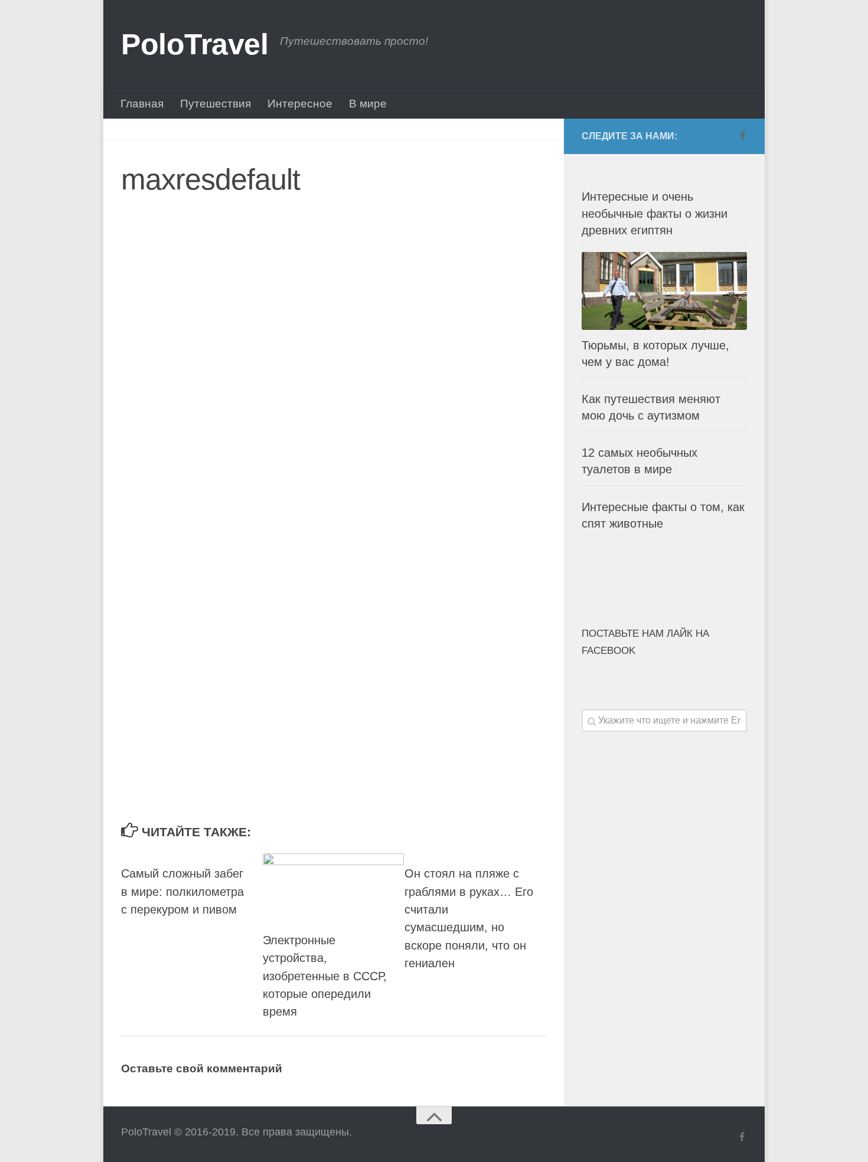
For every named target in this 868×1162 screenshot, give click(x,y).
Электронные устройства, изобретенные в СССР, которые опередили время (325, 976)
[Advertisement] (292, 330)
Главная (142, 103)
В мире (368, 103)
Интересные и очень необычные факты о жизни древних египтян (654, 213)
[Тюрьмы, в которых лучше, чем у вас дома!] (664, 291)
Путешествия (215, 103)
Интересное (299, 103)
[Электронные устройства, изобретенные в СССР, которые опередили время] (333, 886)
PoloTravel (194, 44)
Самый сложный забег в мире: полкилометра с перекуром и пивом (182, 891)
